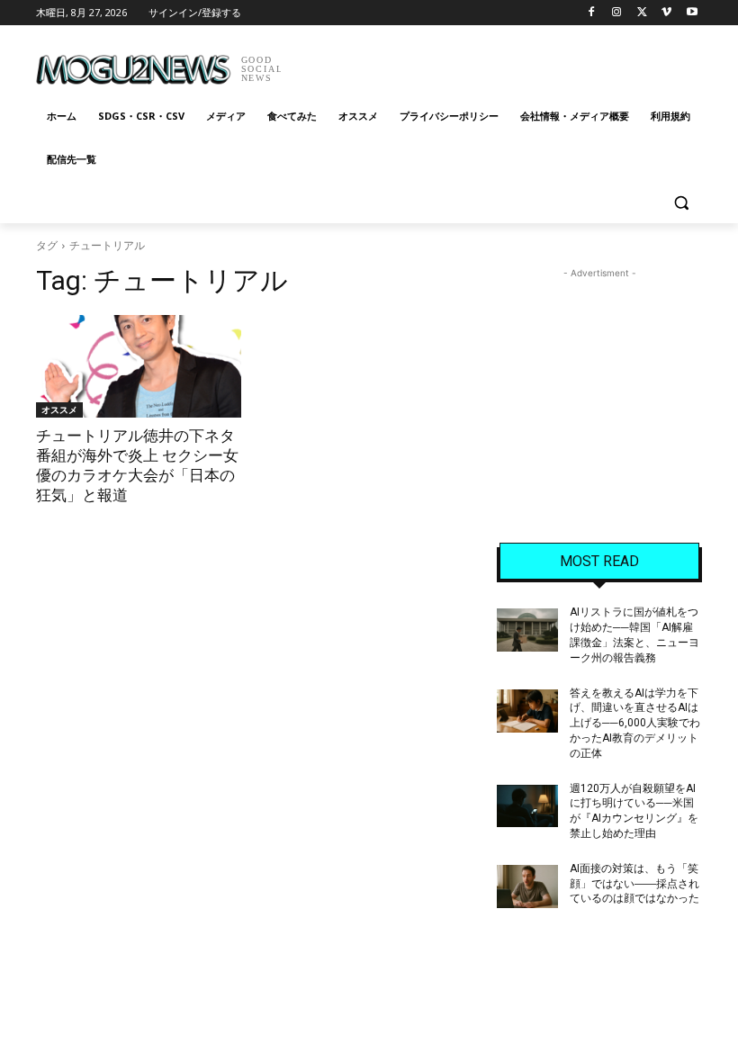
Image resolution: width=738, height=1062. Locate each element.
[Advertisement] (491, 63)
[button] (681, 203)
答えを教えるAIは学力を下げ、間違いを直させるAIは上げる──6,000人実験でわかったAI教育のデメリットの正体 (635, 723)
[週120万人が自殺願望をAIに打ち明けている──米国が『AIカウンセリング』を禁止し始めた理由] (527, 806)
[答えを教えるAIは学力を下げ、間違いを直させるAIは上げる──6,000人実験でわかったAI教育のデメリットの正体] (527, 711)
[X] (642, 13)
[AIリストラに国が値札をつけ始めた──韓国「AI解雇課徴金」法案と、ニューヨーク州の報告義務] (527, 630)
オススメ (59, 409)
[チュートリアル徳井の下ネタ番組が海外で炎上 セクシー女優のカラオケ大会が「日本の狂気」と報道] (138, 366)
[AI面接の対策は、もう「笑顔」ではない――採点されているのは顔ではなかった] (527, 886)
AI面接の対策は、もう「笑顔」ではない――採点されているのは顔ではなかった (634, 883)
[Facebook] (591, 13)
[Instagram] (617, 13)
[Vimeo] (666, 13)
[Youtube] (691, 13)
